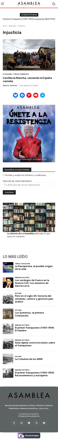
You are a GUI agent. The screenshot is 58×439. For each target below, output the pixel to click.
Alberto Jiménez (10, 85)
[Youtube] (44, 423)
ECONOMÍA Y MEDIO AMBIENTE (16, 74)
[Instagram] (21, 423)
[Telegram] (29, 423)
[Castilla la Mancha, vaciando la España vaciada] (29, 54)
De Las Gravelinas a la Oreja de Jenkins (29, 19)
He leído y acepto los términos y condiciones (25, 175)
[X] (36, 423)
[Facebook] (14, 423)
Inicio (5, 26)
